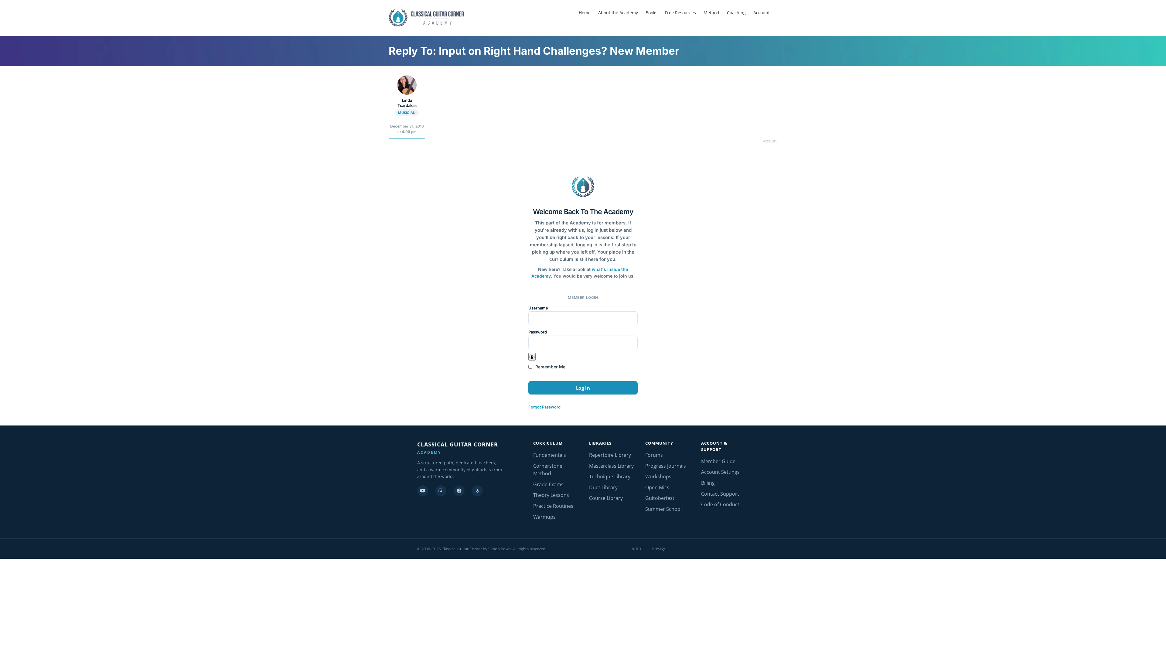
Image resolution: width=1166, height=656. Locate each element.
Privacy (658, 548)
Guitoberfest (659, 498)
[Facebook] (459, 490)
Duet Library (603, 487)
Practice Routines (553, 506)
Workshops (658, 476)
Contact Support (720, 493)
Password (537, 332)
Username (538, 308)
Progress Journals (665, 466)
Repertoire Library (610, 455)
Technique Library (609, 476)
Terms (635, 548)
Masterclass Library (611, 466)
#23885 (770, 141)
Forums (654, 455)
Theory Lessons (551, 495)
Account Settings (720, 472)
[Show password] (532, 356)
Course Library (606, 498)
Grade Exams (548, 484)
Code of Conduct (720, 504)
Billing (708, 483)
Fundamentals (549, 455)
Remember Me (549, 366)
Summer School (663, 509)
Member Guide (718, 461)
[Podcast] (477, 490)
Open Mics (657, 487)
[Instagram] (440, 490)
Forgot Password (544, 407)
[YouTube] (422, 490)
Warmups (544, 517)
